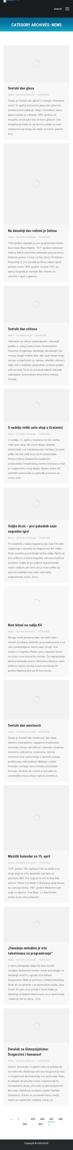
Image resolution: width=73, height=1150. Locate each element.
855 (40, 1124)
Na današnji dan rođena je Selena (32, 231)
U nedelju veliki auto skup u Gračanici (35, 427)
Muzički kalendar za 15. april (29, 856)
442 (60, 1119)
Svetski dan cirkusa (22, 329)
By (25, 94)
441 (51, 1119)
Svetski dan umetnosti (24, 725)
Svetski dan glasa (21, 88)
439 (33, 1119)
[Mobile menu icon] (67, 9)
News (11, 94)
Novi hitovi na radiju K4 (25, 625)
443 (25, 1124)
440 (42, 1119)
